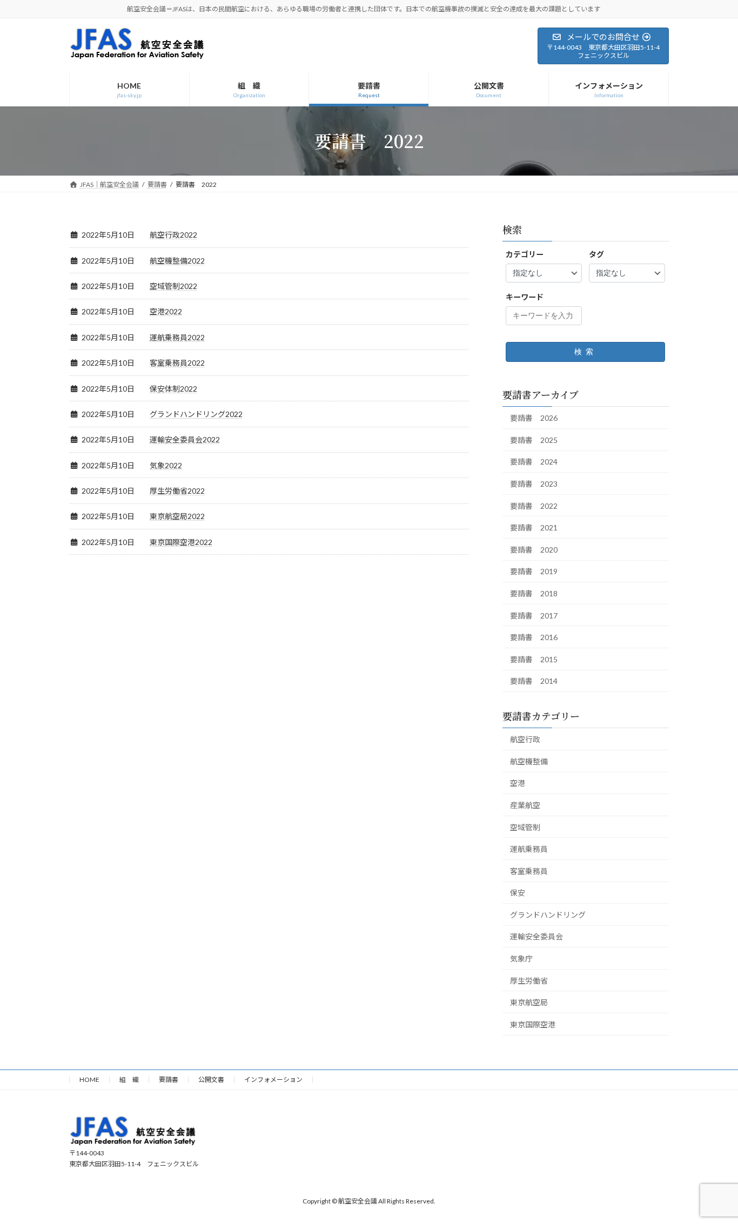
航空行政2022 (173, 234)
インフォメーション (273, 1079)
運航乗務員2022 (177, 337)
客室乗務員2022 (177, 362)
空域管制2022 (173, 286)
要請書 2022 (534, 505)
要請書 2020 (534, 549)
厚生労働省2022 (177, 490)
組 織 (129, 1079)
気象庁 (521, 958)
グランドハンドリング (548, 914)
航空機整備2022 (177, 260)
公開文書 (211, 1079)
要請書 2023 (534, 483)
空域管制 (525, 826)
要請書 (168, 1079)
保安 (517, 892)
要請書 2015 (534, 658)
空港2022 (166, 311)
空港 (517, 783)
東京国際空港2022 (181, 542)
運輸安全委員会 (536, 936)
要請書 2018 (534, 593)
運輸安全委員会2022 (185, 439)
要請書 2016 (534, 637)
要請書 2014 (534, 680)
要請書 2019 (534, 571)
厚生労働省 (529, 980)
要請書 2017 (534, 615)
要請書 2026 (534, 417)
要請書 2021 (534, 527)
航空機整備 (529, 760)
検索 (585, 351)
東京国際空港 (532, 1023)
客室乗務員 (529, 870)
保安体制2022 (173, 388)
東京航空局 (529, 1002)
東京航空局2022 (177, 516)
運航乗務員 (529, 848)
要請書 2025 (534, 439)
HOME (89, 1079)
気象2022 (166, 465)
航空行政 (525, 739)
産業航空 (525, 804)
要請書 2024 (534, 461)
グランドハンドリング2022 (196, 414)
